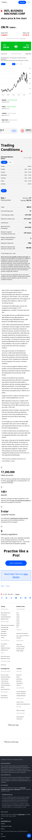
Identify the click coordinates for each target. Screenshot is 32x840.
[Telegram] (21, 598)
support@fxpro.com (6, 821)
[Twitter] (11, 598)
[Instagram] (25, 598)
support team (21, 814)
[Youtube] (16, 598)
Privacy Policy (10, 789)
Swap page (23, 38)
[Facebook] (2, 598)
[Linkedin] (6, 598)
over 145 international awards (21, 500)
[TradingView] (30, 598)
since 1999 (10, 481)
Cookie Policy (17, 789)
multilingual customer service (19, 518)
